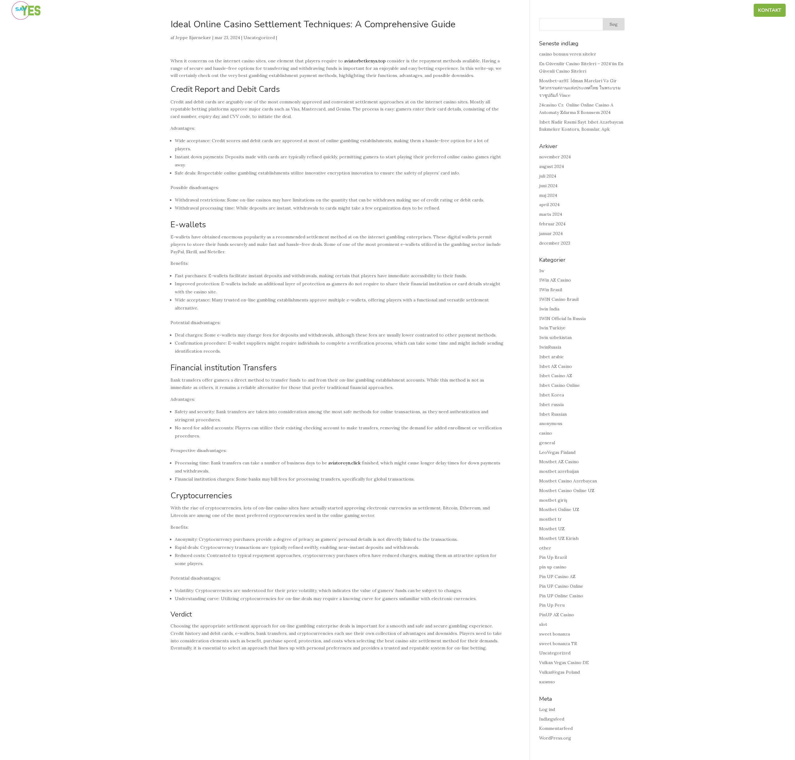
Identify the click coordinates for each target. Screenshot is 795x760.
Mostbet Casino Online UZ (566, 490)
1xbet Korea (551, 395)
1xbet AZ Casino (555, 366)
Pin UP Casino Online (561, 586)
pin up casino (552, 567)
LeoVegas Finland (557, 452)
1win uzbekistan (555, 337)
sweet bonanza (554, 634)
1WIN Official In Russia (562, 318)
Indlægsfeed (551, 719)
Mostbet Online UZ (559, 509)
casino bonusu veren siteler (567, 54)
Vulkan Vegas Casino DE (564, 662)
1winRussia (550, 347)
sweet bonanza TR (558, 643)
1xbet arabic (551, 357)
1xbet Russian (553, 414)
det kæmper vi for (622, 11)
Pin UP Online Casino (561, 596)
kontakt (769, 11)
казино (547, 682)
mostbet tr (550, 519)
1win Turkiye (552, 328)
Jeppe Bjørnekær (193, 37)
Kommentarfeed (556, 728)
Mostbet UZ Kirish (559, 538)
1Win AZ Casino (555, 280)
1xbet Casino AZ (555, 375)
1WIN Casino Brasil (559, 299)
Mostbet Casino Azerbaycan (568, 481)
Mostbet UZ (552, 529)
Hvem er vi (574, 11)
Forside (542, 11)
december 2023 (554, 243)
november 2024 (555, 157)
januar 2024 (551, 233)
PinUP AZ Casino (556, 615)
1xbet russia (551, 404)
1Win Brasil (550, 289)
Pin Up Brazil (553, 557)
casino (545, 433)
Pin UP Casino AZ (557, 576)
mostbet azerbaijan (559, 471)
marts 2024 (550, 214)
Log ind (547, 709)
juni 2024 (548, 185)
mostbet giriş (553, 500)
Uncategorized (259, 37)
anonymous (550, 423)
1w (541, 271)
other (545, 548)
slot (543, 624)
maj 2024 (548, 195)
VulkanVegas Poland (559, 672)
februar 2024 (552, 224)
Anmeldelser (728, 11)
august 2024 (551, 166)
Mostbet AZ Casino (559, 461)
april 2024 (549, 204)
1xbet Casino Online (559, 385)
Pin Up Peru (552, 605)
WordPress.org (555, 738)
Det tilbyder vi (675, 11)
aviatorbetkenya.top (365, 61)
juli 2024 (547, 176)
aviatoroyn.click (344, 463)
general (547, 443)
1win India (549, 309)
